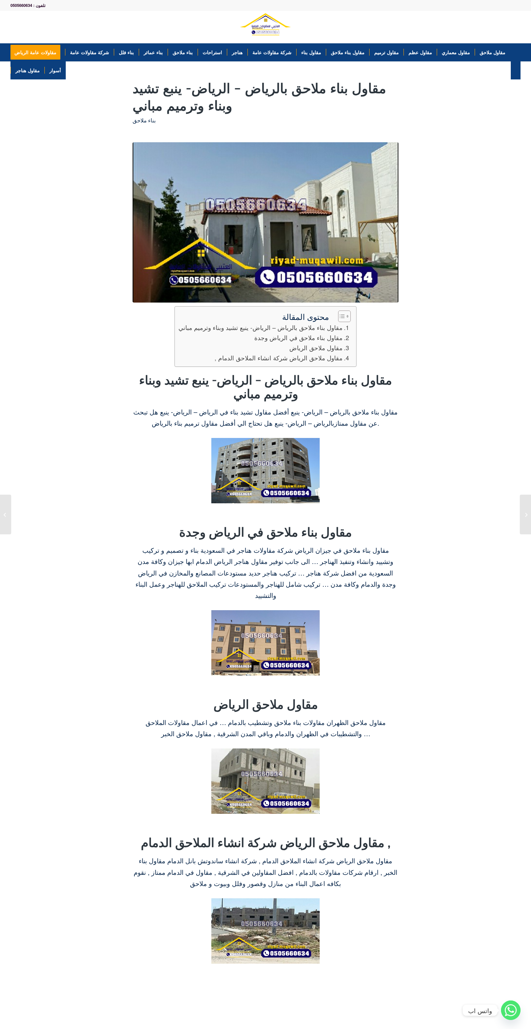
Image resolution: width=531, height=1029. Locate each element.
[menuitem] (37, 52)
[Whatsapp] (511, 1010)
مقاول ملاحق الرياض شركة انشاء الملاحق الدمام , (278, 357)
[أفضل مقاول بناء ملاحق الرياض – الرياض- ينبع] (5, 514)
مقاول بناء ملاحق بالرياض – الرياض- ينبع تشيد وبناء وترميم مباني (260, 327)
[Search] (515, 70)
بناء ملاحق (144, 120)
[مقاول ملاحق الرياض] (525, 514)
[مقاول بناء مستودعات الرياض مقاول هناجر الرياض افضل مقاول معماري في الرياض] (265, 27)
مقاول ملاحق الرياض (315, 347)
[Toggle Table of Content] (341, 316)
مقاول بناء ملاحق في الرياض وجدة (298, 337)
